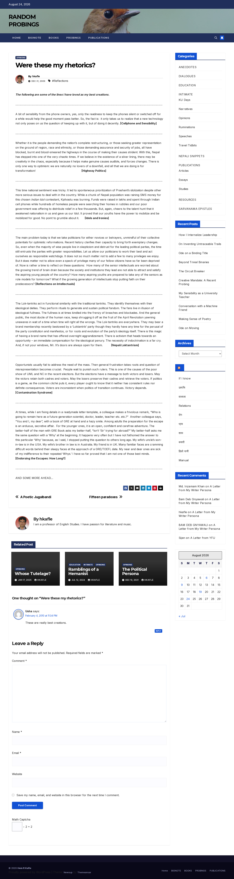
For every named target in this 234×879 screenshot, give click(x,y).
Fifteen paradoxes (103, 497)
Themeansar (84, 872)
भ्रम (181, 424)
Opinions (20, 58)
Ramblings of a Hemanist (83, 571)
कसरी (182, 442)
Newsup (68, 872)
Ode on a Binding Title (193, 253)
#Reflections (60, 81)
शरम (181, 433)
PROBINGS (73, 37)
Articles (184, 170)
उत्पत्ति (182, 387)
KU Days (184, 100)
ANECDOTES (187, 67)
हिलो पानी (184, 451)
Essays (183, 179)
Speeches (185, 136)
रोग (180, 415)
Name (17, 732)
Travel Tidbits (188, 145)
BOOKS (54, 37)
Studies (183, 189)
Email (16, 753)
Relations (185, 405)
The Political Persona (134, 571)
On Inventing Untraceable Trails (200, 244)
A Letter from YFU (202, 538)
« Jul (182, 616)
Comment (19, 661)
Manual (184, 460)
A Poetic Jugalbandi (35, 497)
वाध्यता (182, 396)
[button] (215, 37)
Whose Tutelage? (33, 573)
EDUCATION (74, 565)
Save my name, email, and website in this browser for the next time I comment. (67, 795)
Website (17, 774)
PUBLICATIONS (98, 37)
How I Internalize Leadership (198, 235)
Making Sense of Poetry (195, 319)
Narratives (186, 109)
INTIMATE (88, 565)
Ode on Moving (189, 328)
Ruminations (187, 127)
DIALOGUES (187, 76)
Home (16, 37)
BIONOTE (34, 37)
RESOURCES (187, 199)
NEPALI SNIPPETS (191, 156)
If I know (185, 378)
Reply (158, 631)
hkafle (36, 76)
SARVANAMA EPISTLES (195, 208)
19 (200, 591)
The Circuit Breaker (192, 271)
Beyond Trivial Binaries (194, 262)
